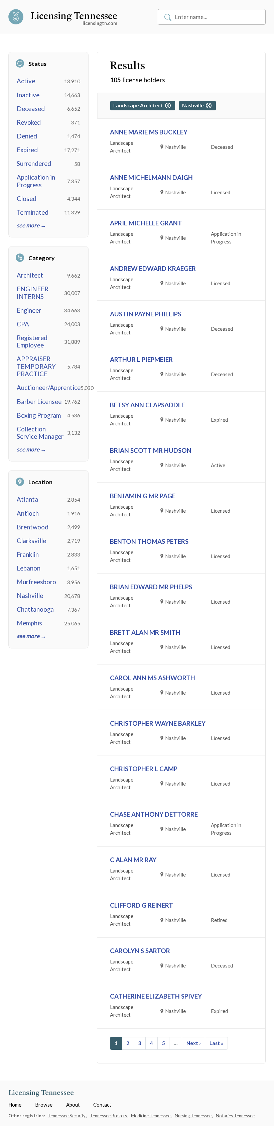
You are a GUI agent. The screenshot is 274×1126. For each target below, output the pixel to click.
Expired (27, 149)
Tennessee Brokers (109, 1115)
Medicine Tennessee (151, 1115)
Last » (216, 1043)
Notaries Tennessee (235, 1115)
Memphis (29, 623)
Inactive (28, 95)
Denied (27, 136)
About (73, 1105)
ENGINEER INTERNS (32, 292)
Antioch (28, 513)
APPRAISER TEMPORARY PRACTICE (36, 366)
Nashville (30, 595)
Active (26, 81)
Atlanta (27, 499)
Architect (30, 275)
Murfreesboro (36, 582)
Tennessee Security (67, 1115)
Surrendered (34, 163)
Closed (26, 198)
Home (14, 1105)
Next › (193, 1043)
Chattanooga (35, 609)
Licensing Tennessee (73, 16)
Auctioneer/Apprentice (49, 387)
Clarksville (31, 540)
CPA (23, 324)
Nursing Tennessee (194, 1115)
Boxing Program (39, 415)
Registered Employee (32, 341)
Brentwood (32, 527)
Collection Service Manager (40, 432)
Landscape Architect (139, 105)
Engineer (29, 310)
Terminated (32, 212)
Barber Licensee (39, 401)
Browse (43, 1105)
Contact (102, 1105)
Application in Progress (36, 181)
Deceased (31, 108)
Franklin (28, 554)
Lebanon (28, 568)
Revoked (29, 122)
